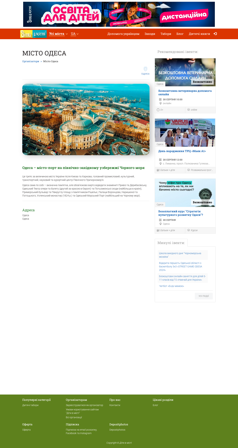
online (194, 109)
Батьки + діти (167, 170)
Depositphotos (117, 429)
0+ (161, 109)
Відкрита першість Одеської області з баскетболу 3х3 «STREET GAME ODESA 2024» (180, 266)
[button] (58, 34)
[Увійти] (216, 33)
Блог (180, 34)
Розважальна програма (202, 170)
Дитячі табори (30, 405)
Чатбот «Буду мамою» (171, 286)
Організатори (30, 61)
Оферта (26, 429)
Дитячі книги (199, 34)
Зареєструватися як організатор (84, 405)
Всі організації (74, 417)
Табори (165, 34)
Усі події (204, 296)
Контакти (114, 405)
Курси (194, 230)
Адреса (145, 73)
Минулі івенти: (171, 242)
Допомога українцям (123, 34)
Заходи (150, 34)
